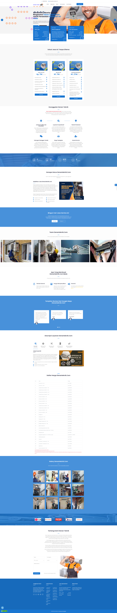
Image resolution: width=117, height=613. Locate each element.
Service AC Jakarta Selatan (55, 596)
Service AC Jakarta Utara (55, 599)
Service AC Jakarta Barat (55, 588)
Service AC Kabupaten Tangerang (48, 595)
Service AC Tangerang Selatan (48, 591)
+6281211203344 (44, 1)
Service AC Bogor (48, 604)
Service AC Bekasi (48, 601)
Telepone (35, 24)
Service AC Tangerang (48, 588)
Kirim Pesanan (36, 573)
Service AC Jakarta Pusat (55, 591)
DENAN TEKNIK (36, 4)
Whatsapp (42, 24)
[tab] (35, 345)
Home (48, 4)
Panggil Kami (80, 4)
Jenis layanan (62, 4)
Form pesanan (68, 4)
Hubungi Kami (37, 38)
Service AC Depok (48, 598)
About (57, 4)
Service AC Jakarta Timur (55, 594)
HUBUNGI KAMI (54, 39)
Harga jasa (52, 4)
